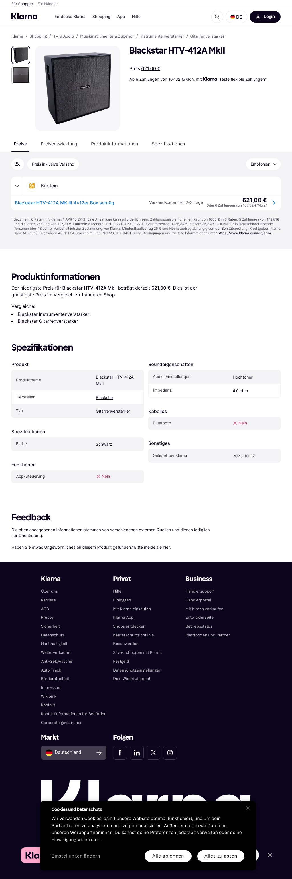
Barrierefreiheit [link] (55, 678)
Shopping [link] (38, 36)
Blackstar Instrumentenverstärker (53, 314)
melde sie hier (157, 547)
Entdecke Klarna (70, 16)
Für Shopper (22, 4)
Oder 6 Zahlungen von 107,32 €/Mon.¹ (236, 205)
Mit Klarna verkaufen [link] (205, 609)
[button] (236, 17)
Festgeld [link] (121, 661)
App (121, 16)
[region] (148, 835)
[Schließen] (248, 808)
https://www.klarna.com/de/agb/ (244, 233)
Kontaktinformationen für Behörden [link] (73, 713)
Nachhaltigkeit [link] (54, 643)
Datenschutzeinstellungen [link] (137, 670)
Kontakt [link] (48, 705)
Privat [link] (122, 579)
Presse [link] (47, 617)
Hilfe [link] (117, 591)
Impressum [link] (51, 687)
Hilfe (136, 16)
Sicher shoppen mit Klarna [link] (137, 652)
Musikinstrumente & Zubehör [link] (107, 36)
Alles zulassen (220, 856)
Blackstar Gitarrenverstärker (48, 321)
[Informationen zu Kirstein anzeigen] (17, 186)
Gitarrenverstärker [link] (207, 36)
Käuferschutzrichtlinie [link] (133, 635)
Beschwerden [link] (125, 643)
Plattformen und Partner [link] (208, 635)
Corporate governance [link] (61, 722)
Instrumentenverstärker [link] (162, 36)
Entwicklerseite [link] (200, 617)
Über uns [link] (49, 591)
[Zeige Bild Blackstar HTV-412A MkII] (20, 55)
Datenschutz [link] (52, 635)
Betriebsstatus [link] (199, 626)
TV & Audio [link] (63, 36)
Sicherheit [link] (50, 626)
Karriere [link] (48, 600)
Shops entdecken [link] (129, 626)
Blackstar (104, 397)
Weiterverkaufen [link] (56, 652)
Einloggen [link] (122, 600)
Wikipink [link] (48, 696)
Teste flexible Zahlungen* (243, 79)
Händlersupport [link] (200, 591)
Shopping (101, 16)
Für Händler (48, 4)
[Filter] (17, 164)
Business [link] (199, 579)
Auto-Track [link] (51, 670)
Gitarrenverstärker (113, 411)
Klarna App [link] (123, 617)
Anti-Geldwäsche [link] (56, 661)
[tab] (20, 144)
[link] (120, 753)
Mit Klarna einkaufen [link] (132, 609)
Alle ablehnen (168, 856)
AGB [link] (45, 609)
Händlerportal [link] (198, 600)
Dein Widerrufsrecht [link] (131, 678)
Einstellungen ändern (76, 856)
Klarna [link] (17, 36)
